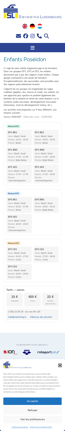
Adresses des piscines (41, 317)
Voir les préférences (32, 419)
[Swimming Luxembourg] (17, 367)
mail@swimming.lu (17, 317)
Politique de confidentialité (41, 427)
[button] (60, 365)
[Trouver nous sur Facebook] (25, 36)
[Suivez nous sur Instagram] (32, 36)
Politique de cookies (20, 427)
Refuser (32, 410)
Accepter (32, 401)
